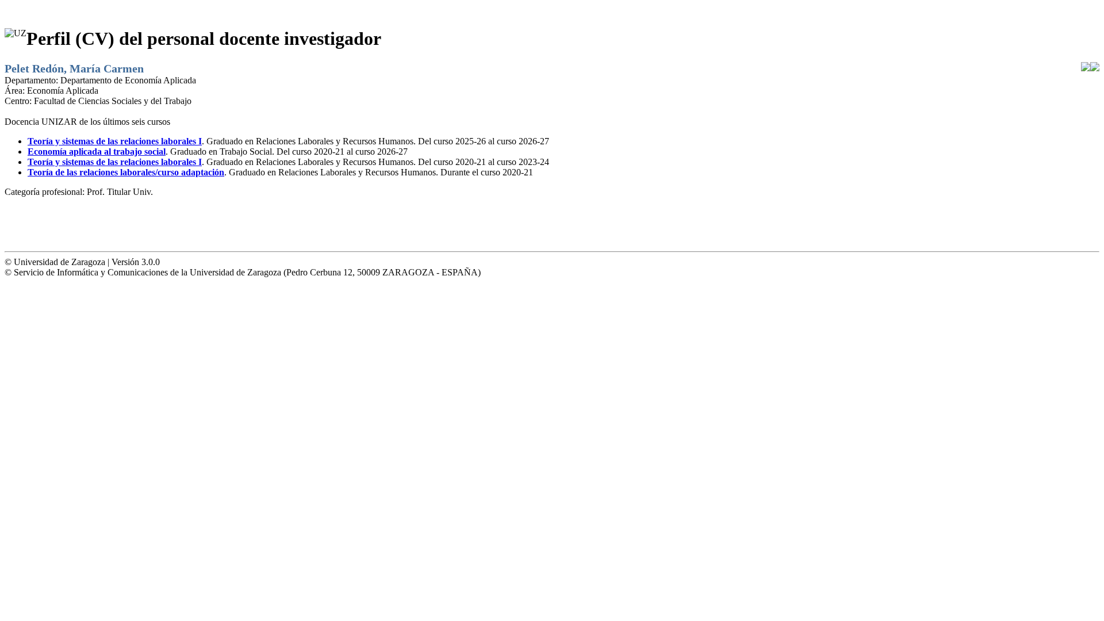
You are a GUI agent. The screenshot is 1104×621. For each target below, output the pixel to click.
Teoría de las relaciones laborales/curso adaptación (126, 172)
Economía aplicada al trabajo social (97, 151)
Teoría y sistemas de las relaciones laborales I (115, 141)
